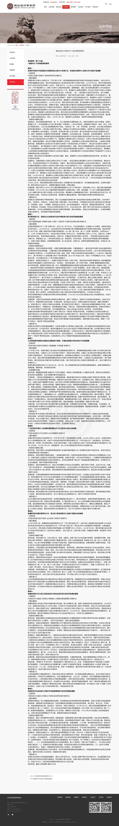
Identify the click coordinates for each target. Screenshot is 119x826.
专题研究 (66, 7)
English (110, 4)
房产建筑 (12, 76)
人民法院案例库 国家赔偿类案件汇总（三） (43, 776)
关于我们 (88, 7)
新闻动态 (59, 7)
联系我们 (95, 7)
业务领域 (51, 7)
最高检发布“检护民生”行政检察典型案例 (42, 779)
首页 (45, 7)
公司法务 (12, 58)
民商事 (12, 64)
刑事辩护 (12, 70)
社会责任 (80, 7)
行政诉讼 (12, 82)
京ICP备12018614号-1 (59, 822)
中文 (106, 4)
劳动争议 (12, 52)
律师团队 (73, 7)
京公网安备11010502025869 (70, 822)
